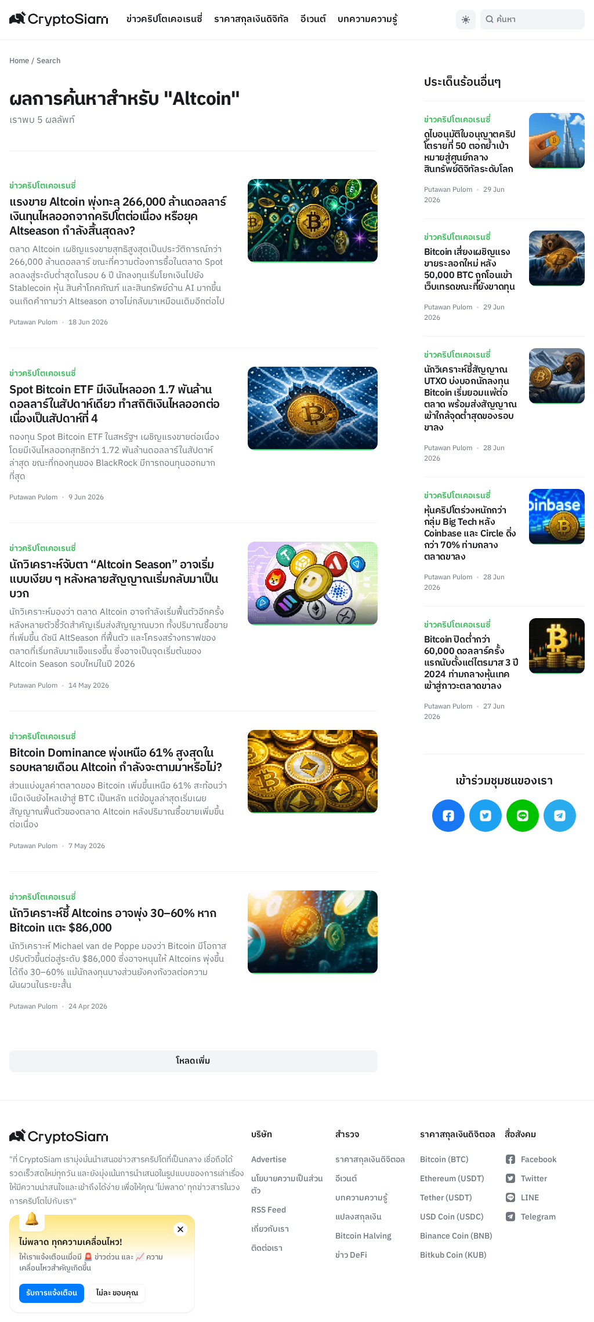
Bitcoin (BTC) (444, 1159)
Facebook (539, 1159)
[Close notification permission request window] (180, 1229)
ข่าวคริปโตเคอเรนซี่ (164, 19)
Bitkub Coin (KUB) (453, 1255)
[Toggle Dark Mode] (466, 20)
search (49, 60)
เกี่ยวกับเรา (270, 1229)
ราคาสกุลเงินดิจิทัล (251, 19)
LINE (530, 1198)
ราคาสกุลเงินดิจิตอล (370, 1159)
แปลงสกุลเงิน (358, 1217)
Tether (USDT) (446, 1198)
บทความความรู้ (367, 19)
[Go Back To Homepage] (58, 19)
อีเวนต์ (313, 19)
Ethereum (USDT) (452, 1179)
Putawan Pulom (33, 322)
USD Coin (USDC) (452, 1217)
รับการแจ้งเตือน (51, 1293)
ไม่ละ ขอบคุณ (117, 1293)
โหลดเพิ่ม (193, 1061)
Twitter (534, 1179)
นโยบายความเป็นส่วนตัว (287, 1185)
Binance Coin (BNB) (456, 1236)
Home (19, 60)
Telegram (538, 1217)
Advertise (269, 1159)
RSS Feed (268, 1210)
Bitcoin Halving (363, 1236)
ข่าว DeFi (351, 1255)
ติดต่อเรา (266, 1248)
